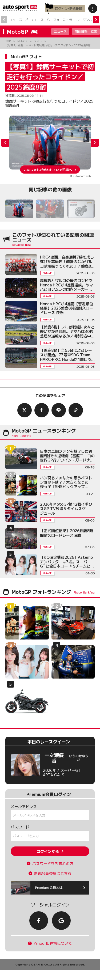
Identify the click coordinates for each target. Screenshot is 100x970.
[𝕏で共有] (24, 410)
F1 (13, 19)
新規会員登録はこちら (52, 873)
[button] (95, 143)
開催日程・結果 (86, 31)
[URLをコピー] (76, 410)
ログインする (48, 851)
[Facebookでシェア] (41, 410)
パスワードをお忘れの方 (52, 863)
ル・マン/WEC (87, 19)
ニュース (60, 31)
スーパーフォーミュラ (56, 19)
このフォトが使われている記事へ (48, 169)
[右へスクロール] (96, 19)
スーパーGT (27, 19)
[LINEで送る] (58, 410)
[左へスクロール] (4, 19)
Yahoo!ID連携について (53, 943)
